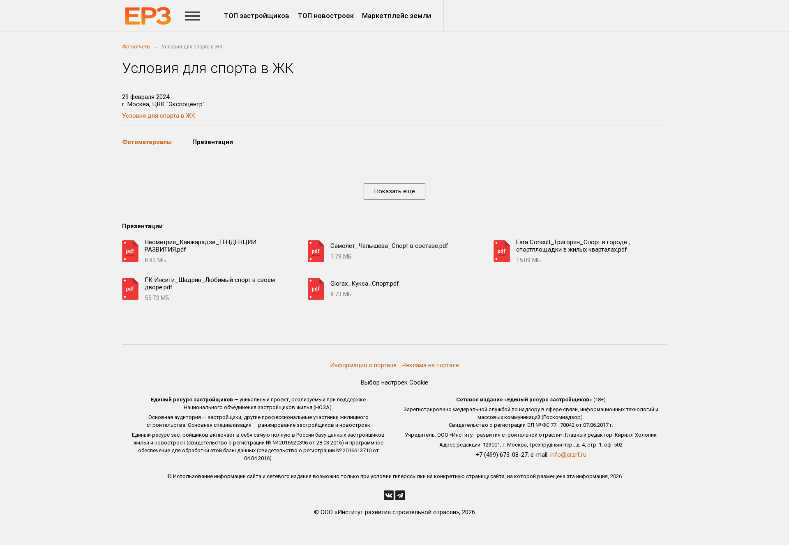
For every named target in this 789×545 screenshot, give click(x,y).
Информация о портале (363, 365)
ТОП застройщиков (256, 15)
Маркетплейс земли (396, 15)
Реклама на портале (430, 365)
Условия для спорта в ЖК (158, 115)
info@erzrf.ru (568, 454)
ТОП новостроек (326, 15)
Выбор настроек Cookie (394, 382)
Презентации (212, 142)
